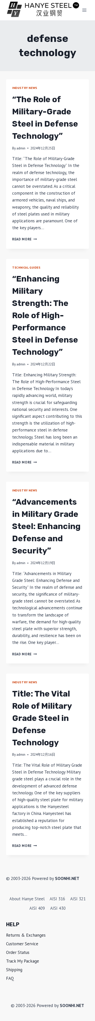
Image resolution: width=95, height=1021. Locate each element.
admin (20, 148)
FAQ (10, 978)
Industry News (24, 88)
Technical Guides (26, 267)
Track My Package (22, 961)
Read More (24, 239)
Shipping (14, 969)
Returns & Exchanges (26, 935)
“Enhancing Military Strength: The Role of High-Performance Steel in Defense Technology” (45, 315)
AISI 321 (78, 899)
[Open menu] (84, 10)
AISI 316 (57, 899)
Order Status (17, 952)
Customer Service (22, 944)
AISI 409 (37, 908)
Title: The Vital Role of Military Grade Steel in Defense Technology (42, 718)
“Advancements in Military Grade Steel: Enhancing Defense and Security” (46, 526)
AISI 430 (58, 908)
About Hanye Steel (27, 899)
